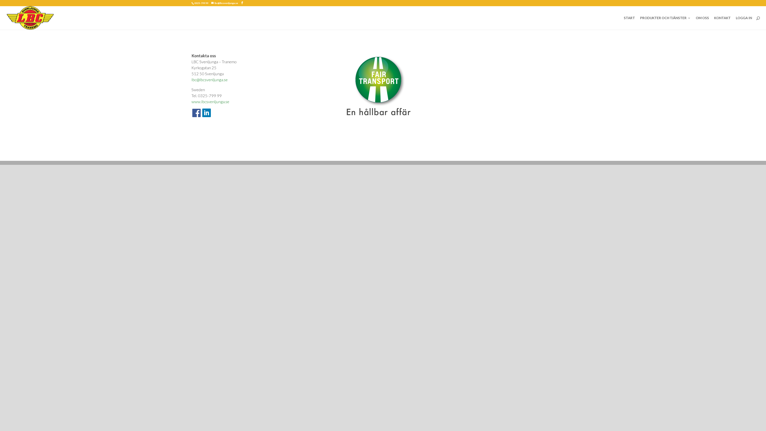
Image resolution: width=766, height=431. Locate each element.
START (629, 18)
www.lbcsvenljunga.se (210, 101)
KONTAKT (722, 18)
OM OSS (702, 18)
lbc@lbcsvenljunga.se (210, 79)
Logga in (243, 155)
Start (194, 155)
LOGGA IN (744, 18)
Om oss (204, 155)
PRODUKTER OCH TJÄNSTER (663, 18)
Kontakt (217, 155)
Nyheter (230, 155)
